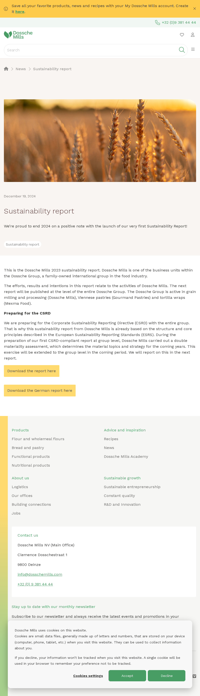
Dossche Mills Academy (126, 456)
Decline (167, 676)
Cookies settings (88, 676)
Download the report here (31, 371)
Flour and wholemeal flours (38, 439)
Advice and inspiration (125, 430)
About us (20, 478)
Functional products (31, 456)
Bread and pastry (28, 447)
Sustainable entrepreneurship (132, 486)
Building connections (31, 504)
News (109, 447)
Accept (127, 676)
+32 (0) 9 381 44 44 (35, 584)
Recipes (111, 439)
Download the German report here (39, 390)
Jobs (16, 513)
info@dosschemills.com (40, 574)
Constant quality (119, 495)
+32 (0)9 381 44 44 (179, 22)
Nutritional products (31, 465)
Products (20, 430)
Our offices (22, 495)
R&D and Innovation (122, 504)
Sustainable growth (122, 478)
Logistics (20, 486)
